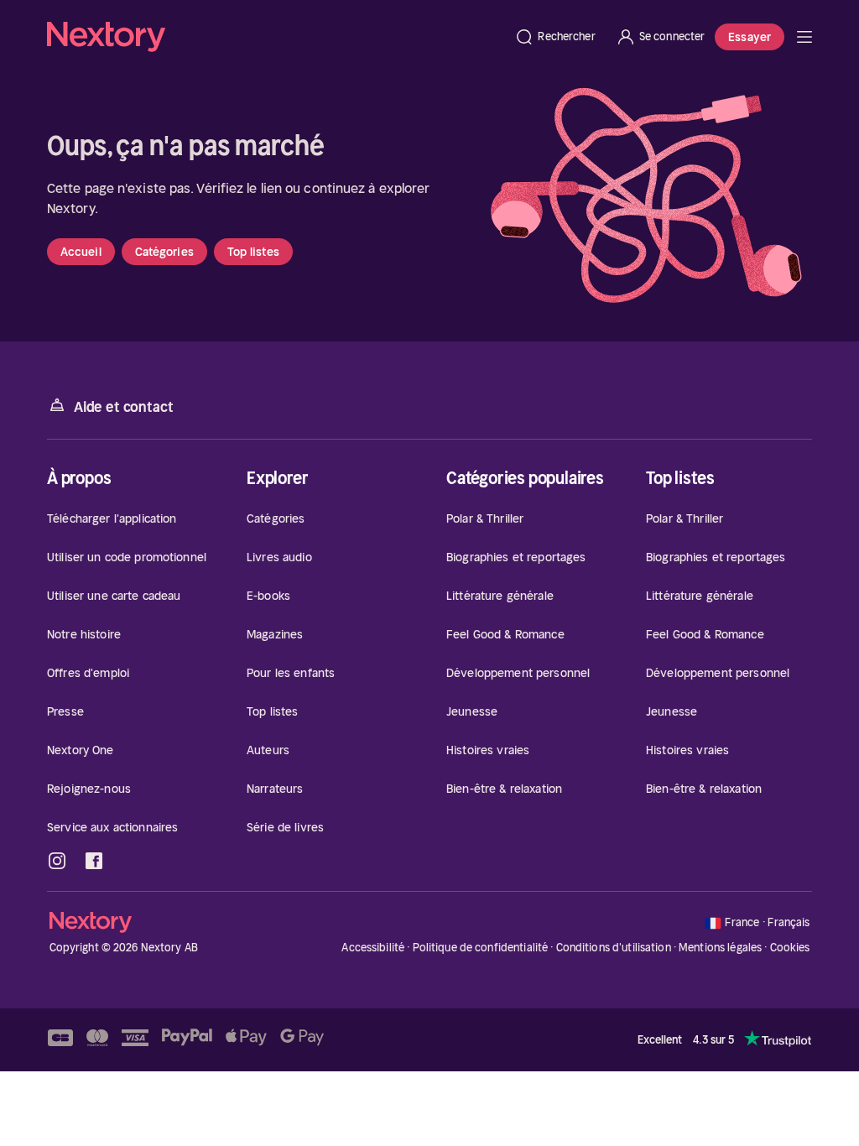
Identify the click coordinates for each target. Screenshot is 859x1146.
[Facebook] (94, 861)
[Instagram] (57, 861)
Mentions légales (720, 947)
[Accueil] (275, 37)
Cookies (790, 948)
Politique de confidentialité (481, 947)
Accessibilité (372, 947)
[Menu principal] (804, 37)
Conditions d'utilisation (613, 947)
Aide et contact (123, 407)
